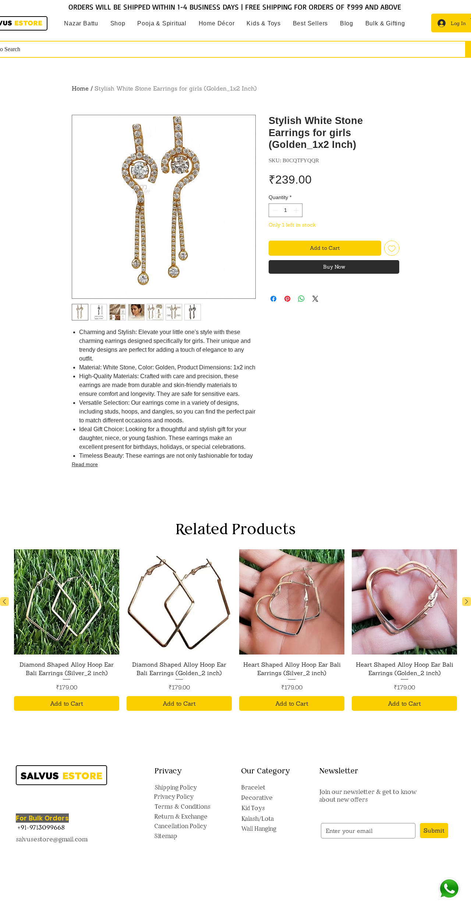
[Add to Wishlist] (391, 248)
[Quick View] (66, 651)
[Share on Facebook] (273, 298)
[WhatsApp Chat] (449, 889)
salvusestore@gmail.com (52, 889)
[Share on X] (315, 298)
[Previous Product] (4, 651)
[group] (235, 680)
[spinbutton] (285, 210)
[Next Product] (466, 651)
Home (80, 88)
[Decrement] (274, 210)
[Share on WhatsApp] (301, 298)
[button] (161, 23)
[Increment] (296, 210)
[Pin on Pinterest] (287, 298)
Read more (85, 464)
